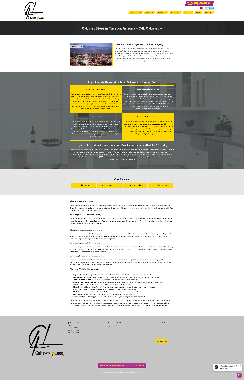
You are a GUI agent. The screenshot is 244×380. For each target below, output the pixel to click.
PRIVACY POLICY (73, 330)
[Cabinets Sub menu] (140, 12)
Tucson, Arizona (75, 206)
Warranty (175, 12)
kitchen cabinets (83, 96)
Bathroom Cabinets (135, 185)
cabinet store (129, 61)
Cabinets (133, 12)
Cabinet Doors (161, 185)
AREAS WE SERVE (73, 327)
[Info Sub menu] (153, 12)
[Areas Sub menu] (166, 12)
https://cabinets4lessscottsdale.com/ (135, 157)
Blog (198, 12)
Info (147, 12)
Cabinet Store (83, 185)
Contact (208, 12)
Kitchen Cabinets (109, 185)
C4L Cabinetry (145, 150)
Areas (160, 12)
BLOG (69, 325)
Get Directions (162, 341)
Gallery (187, 12)
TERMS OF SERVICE (74, 332)
